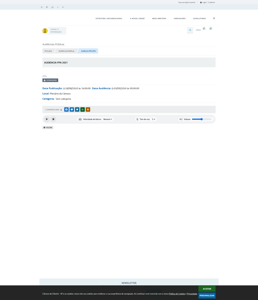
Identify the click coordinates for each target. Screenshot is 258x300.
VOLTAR (49, 127)
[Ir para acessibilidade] (42, 6)
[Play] (47, 119)
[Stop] (53, 119)
